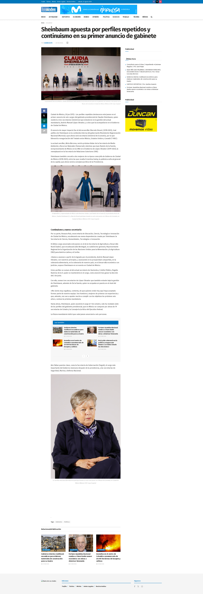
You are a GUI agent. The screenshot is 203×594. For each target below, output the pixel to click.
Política (106, 17)
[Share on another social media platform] (44, 131)
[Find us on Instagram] (160, 1)
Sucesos (116, 17)
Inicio (43, 17)
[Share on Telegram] (44, 126)
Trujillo (43, 1)
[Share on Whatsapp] (44, 120)
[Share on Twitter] (44, 115)
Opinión (95, 17)
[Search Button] (151, 17)
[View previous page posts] (83, 356)
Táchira (48, 1)
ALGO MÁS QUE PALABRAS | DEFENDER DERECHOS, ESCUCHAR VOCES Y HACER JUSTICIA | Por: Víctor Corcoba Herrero (144, 72)
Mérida (54, 1)
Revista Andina (71, 1)
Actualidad (53, 17)
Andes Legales (61, 1)
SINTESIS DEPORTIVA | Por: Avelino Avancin (141, 84)
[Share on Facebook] (44, 110)
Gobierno (59, 522)
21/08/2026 (68, 336)
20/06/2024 (59, 43)
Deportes (66, 17)
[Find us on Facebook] (153, 1)
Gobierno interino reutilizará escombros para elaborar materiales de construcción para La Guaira (142, 79)
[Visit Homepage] (49, 9)
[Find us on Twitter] (157, 1)
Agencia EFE (48, 43)
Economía (77, 17)
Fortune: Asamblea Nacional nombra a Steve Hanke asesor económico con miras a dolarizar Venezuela (142, 89)
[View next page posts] (87, 356)
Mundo (86, 17)
